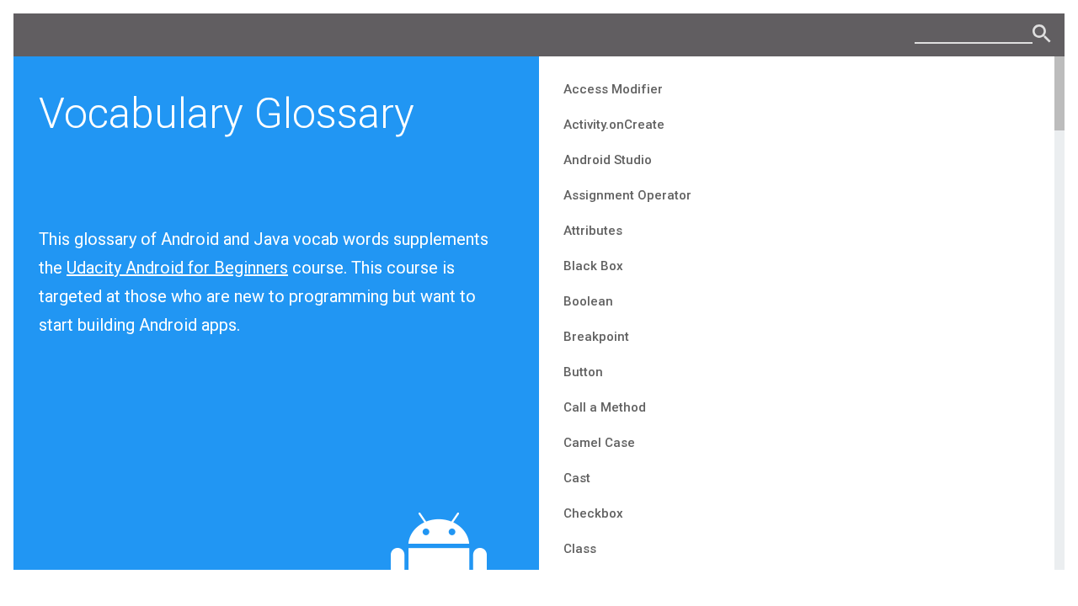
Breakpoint (596, 336)
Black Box (593, 266)
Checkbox (593, 513)
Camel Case (599, 442)
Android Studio (607, 159)
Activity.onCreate (613, 124)
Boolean (588, 301)
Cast (576, 478)
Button (583, 372)
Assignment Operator (627, 195)
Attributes (592, 230)
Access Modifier (613, 89)
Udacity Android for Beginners (177, 268)
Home (1043, 34)
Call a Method (604, 407)
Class (579, 548)
